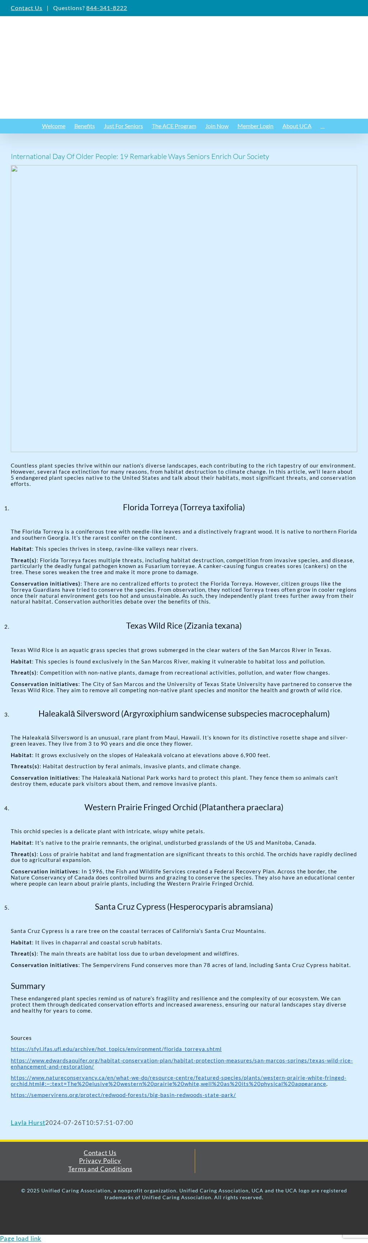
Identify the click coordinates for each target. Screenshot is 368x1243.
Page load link (20, 1238)
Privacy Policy (100, 1160)
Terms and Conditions (100, 1169)
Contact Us (26, 7)
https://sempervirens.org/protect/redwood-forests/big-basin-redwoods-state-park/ (123, 1095)
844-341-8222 (106, 7)
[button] (323, 126)
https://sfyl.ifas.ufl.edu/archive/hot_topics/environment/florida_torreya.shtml (116, 1049)
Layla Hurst (28, 1122)
